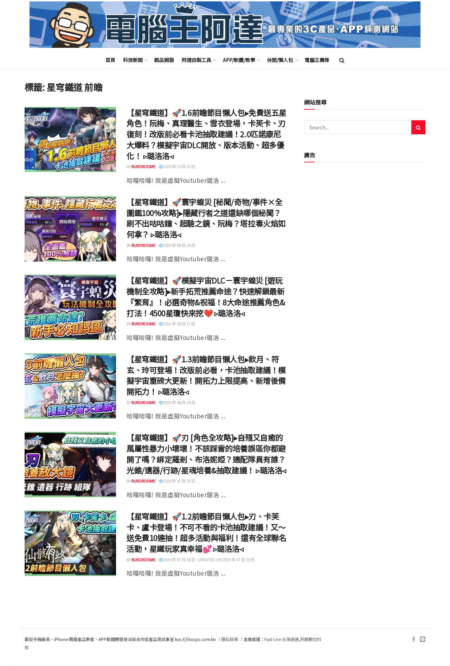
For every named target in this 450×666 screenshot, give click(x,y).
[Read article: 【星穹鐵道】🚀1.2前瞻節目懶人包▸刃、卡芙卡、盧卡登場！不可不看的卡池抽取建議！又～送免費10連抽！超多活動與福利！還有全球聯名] (70, 543)
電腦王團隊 (317, 59)
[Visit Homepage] (225, 24)
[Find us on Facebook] (413, 639)
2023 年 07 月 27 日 (178, 481)
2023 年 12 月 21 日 (178, 166)
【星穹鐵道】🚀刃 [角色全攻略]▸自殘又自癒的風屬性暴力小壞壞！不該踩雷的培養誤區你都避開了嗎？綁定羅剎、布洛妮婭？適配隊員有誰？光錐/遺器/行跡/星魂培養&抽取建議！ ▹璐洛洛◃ (206, 453)
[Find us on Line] (422, 639)
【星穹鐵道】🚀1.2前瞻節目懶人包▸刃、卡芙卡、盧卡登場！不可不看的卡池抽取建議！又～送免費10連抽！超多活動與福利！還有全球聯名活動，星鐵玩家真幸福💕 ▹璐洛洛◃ (206, 532)
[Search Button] (342, 60)
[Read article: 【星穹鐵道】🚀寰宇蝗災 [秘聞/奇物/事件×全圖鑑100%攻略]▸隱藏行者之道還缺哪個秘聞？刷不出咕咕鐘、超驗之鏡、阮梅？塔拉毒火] (70, 229)
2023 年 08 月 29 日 (178, 402)
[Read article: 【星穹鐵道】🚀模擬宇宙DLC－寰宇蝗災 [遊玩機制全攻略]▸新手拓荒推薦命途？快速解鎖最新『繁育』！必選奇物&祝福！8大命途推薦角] (70, 307)
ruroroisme (143, 166)
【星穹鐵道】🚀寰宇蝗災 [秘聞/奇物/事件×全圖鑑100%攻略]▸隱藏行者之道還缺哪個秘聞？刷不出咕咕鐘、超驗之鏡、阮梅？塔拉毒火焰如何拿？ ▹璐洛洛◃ (206, 217)
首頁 (110, 59)
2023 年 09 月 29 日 (178, 245)
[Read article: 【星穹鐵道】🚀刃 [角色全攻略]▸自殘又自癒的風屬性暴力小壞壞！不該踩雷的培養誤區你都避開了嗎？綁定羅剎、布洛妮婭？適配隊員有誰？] (70, 464)
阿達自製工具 (196, 59)
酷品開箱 (164, 59)
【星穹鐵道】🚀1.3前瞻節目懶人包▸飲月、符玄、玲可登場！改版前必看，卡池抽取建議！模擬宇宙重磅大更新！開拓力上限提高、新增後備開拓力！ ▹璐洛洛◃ (206, 375)
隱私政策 (229, 639)
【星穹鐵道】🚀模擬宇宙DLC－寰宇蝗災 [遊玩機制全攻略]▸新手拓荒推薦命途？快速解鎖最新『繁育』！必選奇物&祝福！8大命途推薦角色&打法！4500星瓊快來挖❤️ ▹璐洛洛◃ (206, 296)
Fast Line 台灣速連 (281, 639)
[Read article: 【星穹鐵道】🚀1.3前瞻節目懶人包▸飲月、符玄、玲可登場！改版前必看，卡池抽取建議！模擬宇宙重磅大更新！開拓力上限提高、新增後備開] (70, 386)
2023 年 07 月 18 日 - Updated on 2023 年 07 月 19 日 (208, 559)
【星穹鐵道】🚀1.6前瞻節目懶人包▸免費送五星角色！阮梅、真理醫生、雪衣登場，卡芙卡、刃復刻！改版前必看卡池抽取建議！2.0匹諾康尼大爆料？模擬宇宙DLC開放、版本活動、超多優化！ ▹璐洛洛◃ (207, 134)
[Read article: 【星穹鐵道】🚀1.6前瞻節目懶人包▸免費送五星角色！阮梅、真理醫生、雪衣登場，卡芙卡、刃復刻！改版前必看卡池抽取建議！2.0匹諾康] (70, 139)
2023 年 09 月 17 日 (178, 323)
